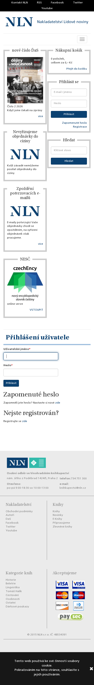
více (40, 116)
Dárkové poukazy (17, 607)
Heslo (7, 365)
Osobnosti (13, 599)
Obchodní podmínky (19, 511)
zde (57, 403)
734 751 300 (79, 478)
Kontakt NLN (19, 3)
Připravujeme (61, 523)
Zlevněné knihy (62, 527)
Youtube (47, 8)
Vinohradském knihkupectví (49, 473)
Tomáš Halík (14, 591)
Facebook (57, 3)
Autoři (10, 515)
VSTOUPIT (36, 310)
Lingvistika (13, 587)
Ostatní (11, 603)
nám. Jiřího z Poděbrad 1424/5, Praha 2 (32, 478)
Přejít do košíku (76, 69)
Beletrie (11, 583)
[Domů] (47, 22)
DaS (8, 519)
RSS (39, 3)
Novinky (58, 515)
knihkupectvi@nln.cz (73, 488)
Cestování (12, 595)
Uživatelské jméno (16, 349)
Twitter (78, 3)
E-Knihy (57, 519)
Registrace (80, 127)
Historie (11, 580)
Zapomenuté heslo (74, 123)
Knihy (56, 511)
